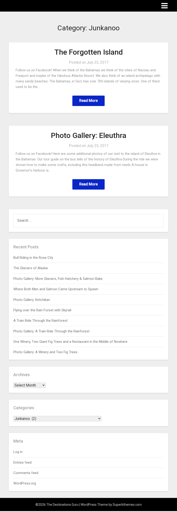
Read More (88, 100)
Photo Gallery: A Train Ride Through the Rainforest (51, 331)
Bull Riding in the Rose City (33, 258)
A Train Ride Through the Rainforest (40, 320)
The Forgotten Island (88, 52)
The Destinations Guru (34, 5)
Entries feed (22, 462)
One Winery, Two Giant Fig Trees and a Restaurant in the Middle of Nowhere (70, 342)
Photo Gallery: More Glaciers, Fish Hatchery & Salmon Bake (58, 279)
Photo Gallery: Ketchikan (31, 300)
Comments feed (25, 473)
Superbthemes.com (127, 504)
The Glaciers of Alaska (30, 268)
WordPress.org (24, 483)
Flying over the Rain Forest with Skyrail (42, 310)
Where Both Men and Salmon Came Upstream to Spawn (55, 289)
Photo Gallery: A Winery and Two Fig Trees (45, 352)
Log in (18, 452)
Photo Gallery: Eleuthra (88, 135)
